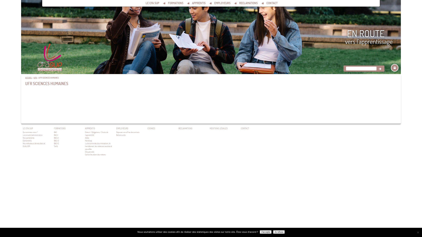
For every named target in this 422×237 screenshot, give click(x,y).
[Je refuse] (418, 232)
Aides (87, 138)
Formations (175, 3)
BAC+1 (56, 135)
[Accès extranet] (394, 68)
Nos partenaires (28, 138)
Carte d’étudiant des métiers (95, 154)
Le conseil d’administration (33, 135)
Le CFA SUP (152, 3)
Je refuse (278, 232)
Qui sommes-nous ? (30, 132)
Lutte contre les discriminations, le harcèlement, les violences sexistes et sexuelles (98, 146)
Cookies (151, 128)
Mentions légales (219, 128)
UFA (35, 78)
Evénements (27, 140)
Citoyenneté (89, 152)
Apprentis (199, 3)
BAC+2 (56, 138)
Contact (272, 3)
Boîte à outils (121, 135)
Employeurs (222, 3)
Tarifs (56, 146)
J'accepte (265, 232)
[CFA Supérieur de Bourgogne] (50, 57)
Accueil (28, 78)
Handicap (88, 140)
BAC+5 (56, 143)
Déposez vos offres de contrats (127, 132)
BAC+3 (56, 140)
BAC (55, 132)
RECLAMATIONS (248, 3)
